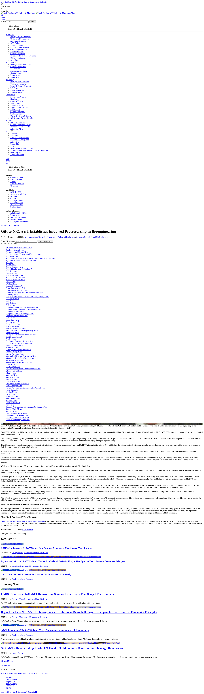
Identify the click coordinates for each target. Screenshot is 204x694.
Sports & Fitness (16, 101)
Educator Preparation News (16, 328)
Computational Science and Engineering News (23, 309)
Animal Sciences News (14, 267)
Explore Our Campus (18, 97)
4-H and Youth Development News (19, 248)
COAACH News (12, 299)
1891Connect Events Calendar (21, 118)
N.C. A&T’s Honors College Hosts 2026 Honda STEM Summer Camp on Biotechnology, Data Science (62, 648)
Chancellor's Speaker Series (16, 288)
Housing (13, 99)
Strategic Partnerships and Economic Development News (27, 407)
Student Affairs (16, 114)
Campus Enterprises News (15, 286)
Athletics (9, 120)
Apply (3, 17)
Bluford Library (16, 219)
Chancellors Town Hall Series (17, 290)
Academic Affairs (31, 237)
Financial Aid (15, 75)
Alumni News (11, 265)
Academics (10, 35)
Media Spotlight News (14, 386)
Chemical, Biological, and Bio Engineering (92, 237)
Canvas (13, 198)
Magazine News (12, 375)
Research (9, 80)
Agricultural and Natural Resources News (21, 261)
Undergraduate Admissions (20, 65)
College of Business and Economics (25, 566)
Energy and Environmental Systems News (21, 335)
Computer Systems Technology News (20, 314)
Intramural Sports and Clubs (20, 127)
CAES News (10, 282)
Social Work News (13, 403)
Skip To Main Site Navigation (12, 2)
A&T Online (15, 43)
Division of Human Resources (21, 148)
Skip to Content (29, 2)
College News (11, 305)
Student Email (15, 207)
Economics (44, 566)
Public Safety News (13, 398)
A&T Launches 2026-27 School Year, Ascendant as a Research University (36, 574)
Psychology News (12, 396)
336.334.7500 (42, 673)
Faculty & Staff (16, 180)
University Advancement (47, 237)
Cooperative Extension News (17, 316)
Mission (9, 677)
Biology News (11, 273)
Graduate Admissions (18, 67)
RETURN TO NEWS (10, 225)
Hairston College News (14, 345)
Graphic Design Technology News (19, 343)
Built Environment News (15, 275)
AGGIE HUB (15, 192)
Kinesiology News (13, 367)
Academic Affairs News (15, 250)
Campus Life (10, 95)
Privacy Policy (11, 684)
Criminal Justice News (14, 322)
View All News (7, 661)
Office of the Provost (18, 58)
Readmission (15, 69)
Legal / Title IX (11, 679)
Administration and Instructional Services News (23, 254)
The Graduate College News (16, 413)
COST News (10, 318)
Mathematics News (13, 381)
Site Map (9, 688)
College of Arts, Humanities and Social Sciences (30, 553)
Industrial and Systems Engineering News (21, 356)
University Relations (18, 153)
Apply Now (14, 77)
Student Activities (16, 105)
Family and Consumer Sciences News (20, 341)
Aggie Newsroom (17, 155)
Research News (16, 92)
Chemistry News (12, 294)
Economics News (12, 326)
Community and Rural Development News (22, 307)
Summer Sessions (16, 52)
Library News (11, 373)
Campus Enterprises (17, 112)
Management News (13, 377)
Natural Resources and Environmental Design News (25, 388)
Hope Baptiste (27, 530)
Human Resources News (15, 354)
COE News (10, 301)
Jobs (12, 146)
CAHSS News (11, 284)
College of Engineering (66, 237)
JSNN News (10, 365)
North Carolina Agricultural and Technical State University (23, 521)
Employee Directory (18, 200)
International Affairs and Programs (23, 56)
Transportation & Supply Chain (17, 415)
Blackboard (14, 196)
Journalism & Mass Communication (19, 362)
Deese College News (13, 324)
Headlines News (12, 348)
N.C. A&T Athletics (17, 123)
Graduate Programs (17, 54)
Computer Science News (15, 311)
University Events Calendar (20, 116)
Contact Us (10, 686)
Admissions (10, 62)
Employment (10, 682)
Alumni (13, 182)
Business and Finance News (16, 277)
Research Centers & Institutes (21, 86)
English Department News (15, 337)
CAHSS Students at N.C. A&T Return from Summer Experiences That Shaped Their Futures (46, 548)
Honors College (18, 653)
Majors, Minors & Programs (20, 37)
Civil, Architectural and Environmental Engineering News (27, 297)
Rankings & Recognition (19, 140)
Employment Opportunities (20, 221)
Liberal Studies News (14, 371)
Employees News (12, 333)
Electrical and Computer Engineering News (22, 331)
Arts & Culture (15, 103)
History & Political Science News (18, 350)
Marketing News (12, 379)
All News (9, 263)
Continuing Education (18, 49)
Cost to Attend (15, 73)
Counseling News (12, 320)
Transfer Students (16, 45)
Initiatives (14, 133)
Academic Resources (18, 41)
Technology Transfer (18, 84)
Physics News (11, 394)
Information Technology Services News (20, 358)
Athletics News (11, 271)
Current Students (16, 177)
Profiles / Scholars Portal (19, 47)
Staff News (10, 405)
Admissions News (12, 256)
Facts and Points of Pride (19, 138)
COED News (11, 303)
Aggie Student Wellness (19, 107)
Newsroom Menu (10, 244)
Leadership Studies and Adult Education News (23, 369)
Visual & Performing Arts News (18, 420)
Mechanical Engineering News (17, 384)
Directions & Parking (18, 217)
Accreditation (15, 60)
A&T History (15, 142)
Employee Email (16, 203)
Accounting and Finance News (17, 252)
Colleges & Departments (19, 39)
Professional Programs (18, 71)
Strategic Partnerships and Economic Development (29, 150)
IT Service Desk (16, 205)
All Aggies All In (16, 129)
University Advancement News (17, 418)
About (8, 131)
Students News (11, 411)
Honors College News (14, 352)
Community (14, 186)
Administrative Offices (18, 213)
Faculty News (11, 339)
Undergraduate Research (19, 82)
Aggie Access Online (18, 194)
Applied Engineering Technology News (20, 269)
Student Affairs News (14, 409)
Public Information (17, 90)
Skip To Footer (41, 2)
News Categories (12, 390)
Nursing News (11, 392)
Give (3, 19)
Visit (2, 15)
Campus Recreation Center (20, 125)
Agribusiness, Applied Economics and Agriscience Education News (31, 258)
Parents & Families (17, 184)
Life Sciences (15, 88)
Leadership (14, 144)
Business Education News (15, 280)
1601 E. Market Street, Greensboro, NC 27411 (18, 673)
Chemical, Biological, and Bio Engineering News (24, 292)
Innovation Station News (15, 360)
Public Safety (15, 110)
